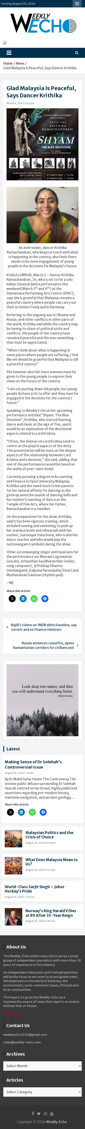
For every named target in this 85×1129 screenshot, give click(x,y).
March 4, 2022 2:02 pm (20, 103)
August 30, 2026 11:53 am (40, 869)
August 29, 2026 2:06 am (40, 920)
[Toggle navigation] (9, 53)
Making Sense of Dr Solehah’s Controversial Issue (33, 764)
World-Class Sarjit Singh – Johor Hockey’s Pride (35, 889)
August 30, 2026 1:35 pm (19, 772)
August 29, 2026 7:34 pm (19, 896)
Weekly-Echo (56, 1122)
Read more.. (12, 1014)
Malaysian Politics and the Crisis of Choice (49, 834)
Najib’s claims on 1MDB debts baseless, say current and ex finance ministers (43, 627)
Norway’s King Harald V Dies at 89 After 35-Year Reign (51, 913)
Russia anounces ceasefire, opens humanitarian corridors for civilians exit (43, 645)
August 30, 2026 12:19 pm (41, 842)
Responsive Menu (77, 3)
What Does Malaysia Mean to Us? (52, 862)
